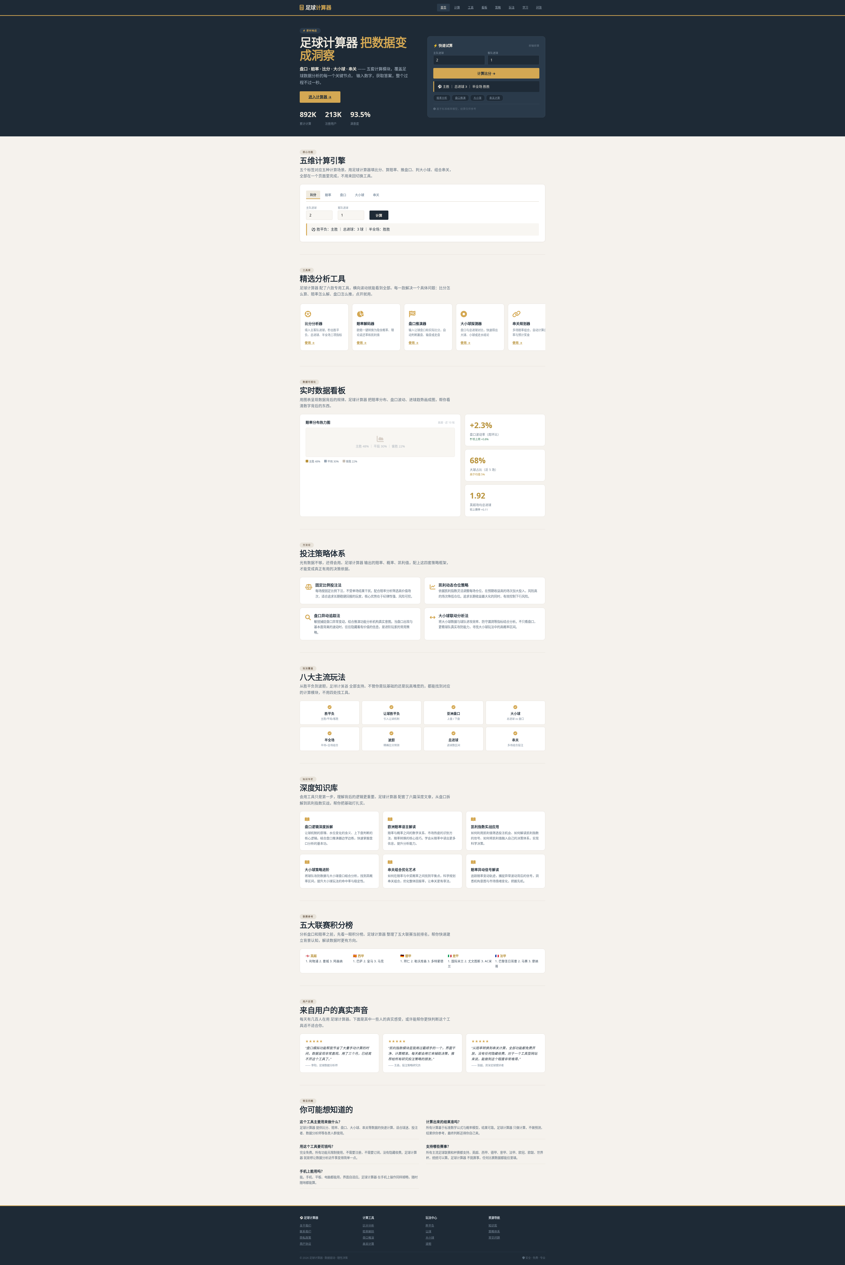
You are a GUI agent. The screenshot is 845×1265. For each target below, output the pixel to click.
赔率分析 (442, 97)
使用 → (310, 343)
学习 (525, 7)
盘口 (343, 195)
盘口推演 (460, 97)
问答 (539, 7)
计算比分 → (486, 73)
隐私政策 (305, 1237)
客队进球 (493, 53)
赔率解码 (368, 1231)
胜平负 (430, 1225)
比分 (313, 194)
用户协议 (305, 1244)
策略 (498, 7)
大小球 (477, 97)
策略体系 (494, 1231)
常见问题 (494, 1237)
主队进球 (438, 53)
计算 (457, 7)
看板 (484, 7)
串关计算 (494, 97)
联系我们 (305, 1231)
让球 (428, 1231)
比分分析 (368, 1225)
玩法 (511, 7)
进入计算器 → (320, 96)
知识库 (493, 1225)
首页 (443, 7)
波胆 (428, 1244)
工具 (471, 7)
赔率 (328, 195)
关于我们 (305, 1225)
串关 (376, 195)
